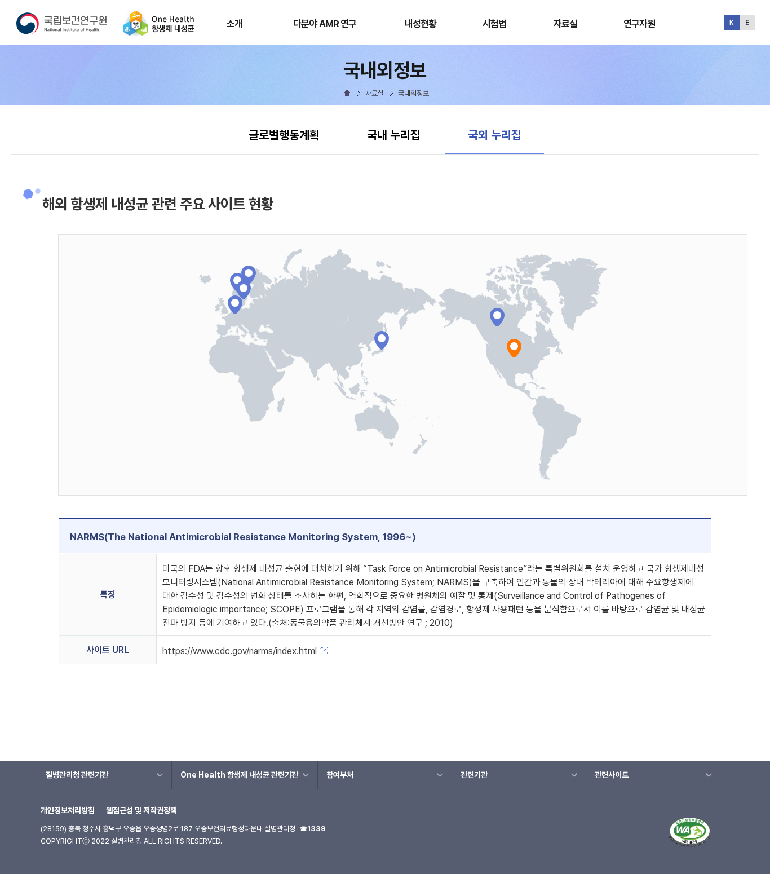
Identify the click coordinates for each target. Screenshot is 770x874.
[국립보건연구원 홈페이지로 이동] (68, 31)
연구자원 (639, 23)
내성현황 (421, 23)
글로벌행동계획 (284, 135)
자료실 (565, 23)
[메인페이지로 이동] (158, 31)
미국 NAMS (514, 348)
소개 (234, 23)
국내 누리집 (394, 135)
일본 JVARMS (381, 340)
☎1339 (313, 828)
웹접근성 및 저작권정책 (141, 810)
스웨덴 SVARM (248, 275)
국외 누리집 (494, 134)
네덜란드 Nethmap (235, 304)
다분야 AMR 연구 (325, 23)
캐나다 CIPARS (497, 317)
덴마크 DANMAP (243, 290)
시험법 (494, 23)
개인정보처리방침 (68, 810)
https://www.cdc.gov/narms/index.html (239, 651)
